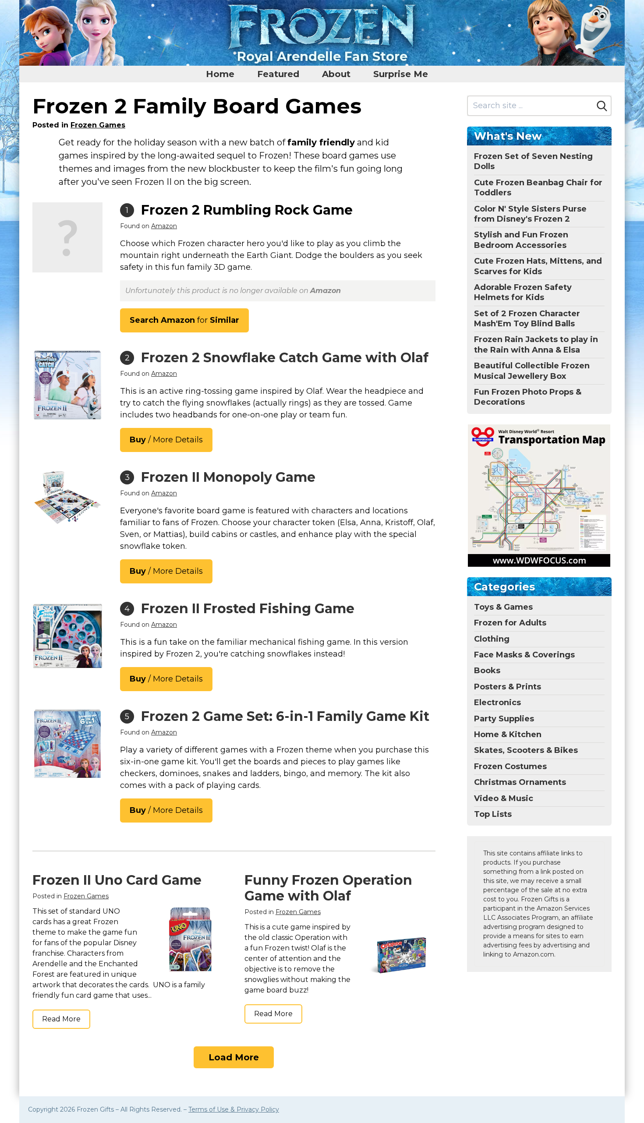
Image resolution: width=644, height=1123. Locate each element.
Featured (278, 74)
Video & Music (503, 798)
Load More (234, 1057)
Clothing (492, 639)
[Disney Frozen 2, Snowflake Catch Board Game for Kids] (67, 385)
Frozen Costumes (510, 766)
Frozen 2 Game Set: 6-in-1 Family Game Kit (285, 716)
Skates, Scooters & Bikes (526, 750)
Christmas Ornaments (520, 782)
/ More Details (166, 440)
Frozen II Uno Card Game (117, 880)
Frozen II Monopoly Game (228, 477)
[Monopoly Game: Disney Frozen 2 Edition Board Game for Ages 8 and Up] (67, 498)
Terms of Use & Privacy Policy (233, 1109)
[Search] (602, 106)
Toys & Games (503, 607)
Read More (61, 1019)
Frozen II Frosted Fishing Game (247, 608)
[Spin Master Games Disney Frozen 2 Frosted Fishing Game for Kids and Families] (67, 636)
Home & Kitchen (507, 734)
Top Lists (493, 814)
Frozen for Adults (510, 623)
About (336, 74)
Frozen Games (98, 125)
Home (220, 74)
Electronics (497, 702)
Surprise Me (400, 74)
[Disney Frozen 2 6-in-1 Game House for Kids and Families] (67, 744)
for (184, 320)
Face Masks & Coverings (524, 655)
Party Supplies (504, 719)
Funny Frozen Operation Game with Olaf (328, 888)
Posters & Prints (507, 687)
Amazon (164, 226)
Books (487, 670)
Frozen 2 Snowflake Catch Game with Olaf (284, 358)
